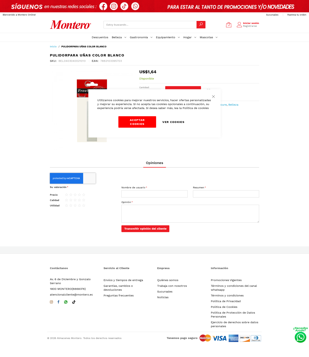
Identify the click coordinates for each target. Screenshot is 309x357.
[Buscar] (201, 24)
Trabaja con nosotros (172, 285)
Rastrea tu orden (296, 14)
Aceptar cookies (137, 122)
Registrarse (250, 25)
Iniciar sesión (251, 23)
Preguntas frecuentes (119, 295)
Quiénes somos (167, 280)
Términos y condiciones (227, 295)
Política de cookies (196, 108)
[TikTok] (74, 302)
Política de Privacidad (226, 301)
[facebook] (58, 302)
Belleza (233, 104)
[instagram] (51, 302)
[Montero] (70, 24)
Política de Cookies (224, 307)
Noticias (162, 297)
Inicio (53, 46)
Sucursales (272, 14)
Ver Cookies (173, 122)
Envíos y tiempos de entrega (123, 280)
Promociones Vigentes (226, 280)
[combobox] (150, 24)
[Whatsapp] (66, 302)
